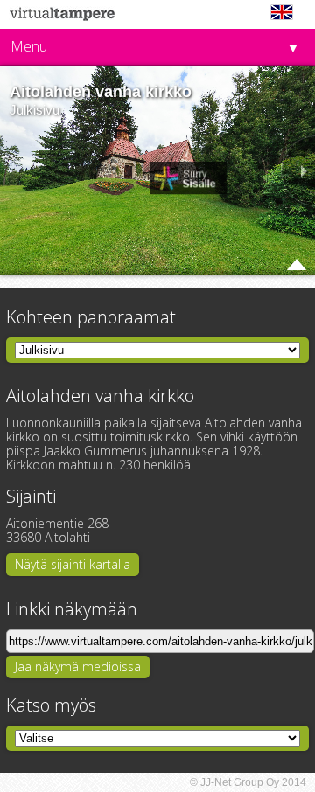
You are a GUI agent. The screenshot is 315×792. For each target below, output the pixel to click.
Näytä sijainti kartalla (72, 564)
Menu (28, 46)
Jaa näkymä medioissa (78, 666)
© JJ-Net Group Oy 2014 (248, 782)
